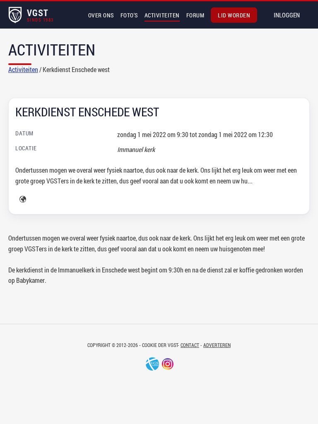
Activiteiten (162, 15)
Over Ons (101, 15)
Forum (195, 15)
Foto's (129, 15)
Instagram (167, 364)
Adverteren (217, 345)
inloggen (287, 15)
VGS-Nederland (152, 364)
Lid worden (234, 15)
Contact (190, 345)
